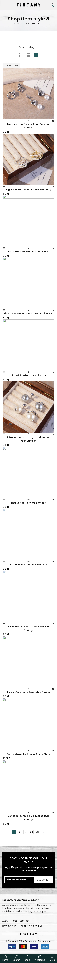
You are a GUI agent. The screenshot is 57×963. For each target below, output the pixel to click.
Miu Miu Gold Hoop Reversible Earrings (28, 692)
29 (37, 832)
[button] (28, 934)
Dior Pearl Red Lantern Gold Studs (29, 564)
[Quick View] (28, 120)
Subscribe (43, 879)
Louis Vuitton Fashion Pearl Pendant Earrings (28, 125)
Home (16, 23)
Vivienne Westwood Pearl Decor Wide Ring (28, 313)
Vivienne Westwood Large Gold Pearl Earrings (28, 628)
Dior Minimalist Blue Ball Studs (28, 375)
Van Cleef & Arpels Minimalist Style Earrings (28, 817)
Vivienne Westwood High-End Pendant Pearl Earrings (28, 439)
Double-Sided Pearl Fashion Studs (28, 251)
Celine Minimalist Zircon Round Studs (28, 754)
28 (31, 832)
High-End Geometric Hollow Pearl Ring (28, 189)
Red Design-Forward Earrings (28, 502)
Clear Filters (11, 65)
